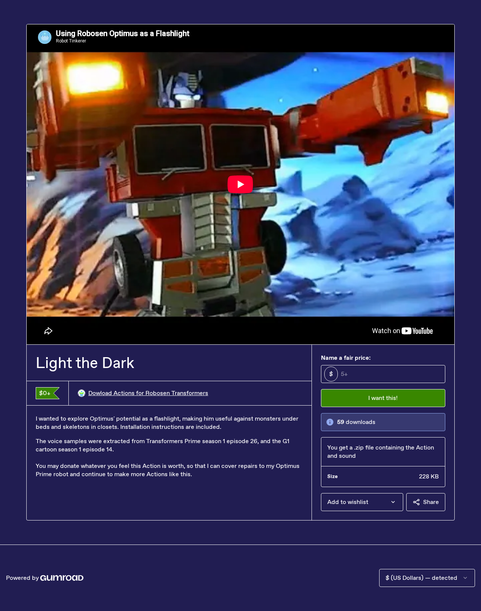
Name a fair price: (346, 357)
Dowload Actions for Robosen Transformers (148, 393)
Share (431, 501)
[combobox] (362, 502)
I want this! (383, 397)
